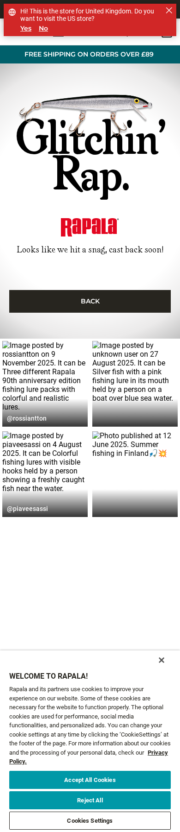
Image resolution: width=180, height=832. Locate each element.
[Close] (161, 660)
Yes (25, 28)
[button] (45, 384)
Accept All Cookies (89, 779)
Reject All (89, 800)
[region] (90, 741)
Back (90, 301)
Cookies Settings (90, 820)
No (43, 28)
